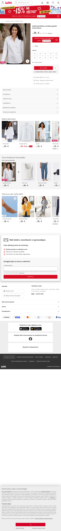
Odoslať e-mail (11, 291)
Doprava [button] (50, 33)
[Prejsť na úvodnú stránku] (8, 2)
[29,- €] (10, 131)
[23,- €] (43, 131)
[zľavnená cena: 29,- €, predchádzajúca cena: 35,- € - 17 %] (26, 131)
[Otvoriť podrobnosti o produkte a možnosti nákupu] (13, 179)
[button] (2, 2)
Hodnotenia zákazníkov (9, 112)
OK (30, 524)
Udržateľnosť (6, 103)
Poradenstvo (6, 311)
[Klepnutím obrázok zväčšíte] (27, 61)
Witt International (8, 302)
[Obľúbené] (53, 2)
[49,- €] (28, 171)
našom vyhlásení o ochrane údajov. (44, 518)
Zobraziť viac (21, 273)
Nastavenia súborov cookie (38, 528)
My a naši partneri (6, 491)
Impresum (55, 357)
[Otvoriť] (58, 16)
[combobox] (26, 2)
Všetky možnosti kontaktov (13, 296)
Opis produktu (7, 90)
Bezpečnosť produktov (9, 107)
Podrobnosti (6, 94)
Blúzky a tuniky (10, 21)
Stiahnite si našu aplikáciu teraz (30, 325)
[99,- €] (43, 206)
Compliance (32, 361)
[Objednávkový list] (47, 2)
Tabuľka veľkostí (38, 62)
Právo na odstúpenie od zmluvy (19, 361)
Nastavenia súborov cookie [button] (43, 361)
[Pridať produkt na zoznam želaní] (55, 68)
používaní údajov (45, 491)
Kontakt (4, 286)
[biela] (33, 46)
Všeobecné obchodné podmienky (25, 357)
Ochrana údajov (39, 357)
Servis (4, 307)
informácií (52, 497)
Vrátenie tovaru (7, 99)
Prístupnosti (48, 357)
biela (36, 46)
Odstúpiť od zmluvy (9, 357)
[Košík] (58, 2)
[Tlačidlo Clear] (31, 2)
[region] (30, 508)
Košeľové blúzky (19, 21)
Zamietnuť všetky (20, 528)
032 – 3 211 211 (37, 294)
